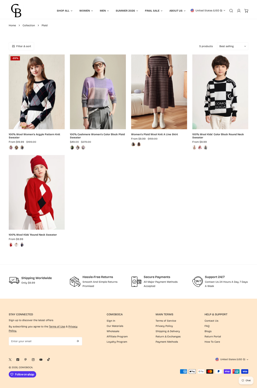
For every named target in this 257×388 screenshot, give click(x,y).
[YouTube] (41, 359)
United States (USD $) (208, 10)
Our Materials (115, 326)
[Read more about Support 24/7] (197, 281)
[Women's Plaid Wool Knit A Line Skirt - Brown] (139, 144)
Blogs (208, 331)
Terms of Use (57, 326)
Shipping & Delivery (168, 331)
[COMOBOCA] (16, 10)
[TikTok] (48, 359)
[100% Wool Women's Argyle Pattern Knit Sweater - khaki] (16, 147)
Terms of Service (166, 320)
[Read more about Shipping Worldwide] (14, 280)
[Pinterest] (25, 359)
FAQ (207, 326)
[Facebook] (18, 359)
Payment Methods (167, 341)
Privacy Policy (164, 326)
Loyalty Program (117, 341)
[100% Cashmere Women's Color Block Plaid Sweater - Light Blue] (78, 147)
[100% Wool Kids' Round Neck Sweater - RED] (11, 245)
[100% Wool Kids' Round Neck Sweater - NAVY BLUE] (22, 245)
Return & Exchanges (168, 336)
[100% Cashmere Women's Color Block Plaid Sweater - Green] (72, 147)
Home (12, 25)
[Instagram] (33, 359)
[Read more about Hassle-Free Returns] (75, 281)
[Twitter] (10, 359)
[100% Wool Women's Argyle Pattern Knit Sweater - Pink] (11, 147)
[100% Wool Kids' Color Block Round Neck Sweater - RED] (200, 147)
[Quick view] (58, 125)
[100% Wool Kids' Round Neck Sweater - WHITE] (16, 245)
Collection (29, 25)
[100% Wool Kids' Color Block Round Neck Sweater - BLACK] (206, 147)
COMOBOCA (26, 367)
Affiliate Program (117, 336)
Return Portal (213, 336)
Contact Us (211, 320)
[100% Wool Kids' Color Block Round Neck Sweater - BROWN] (194, 147)
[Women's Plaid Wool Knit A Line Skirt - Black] (133, 144)
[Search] (231, 11)
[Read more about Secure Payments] (136, 281)
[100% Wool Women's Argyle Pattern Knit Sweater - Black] (22, 147)
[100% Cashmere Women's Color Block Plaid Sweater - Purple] (83, 147)
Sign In (111, 320)
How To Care (212, 341)
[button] (246, 11)
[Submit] (77, 341)
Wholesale (113, 331)
